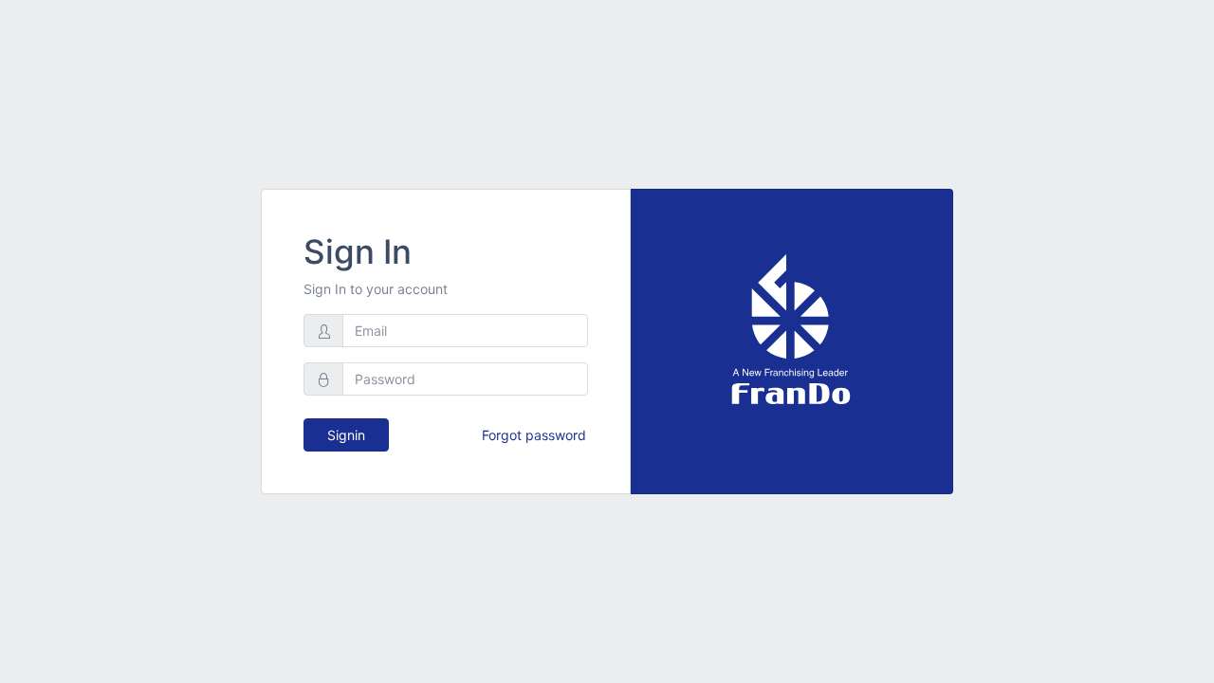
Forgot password (534, 435)
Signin (346, 435)
